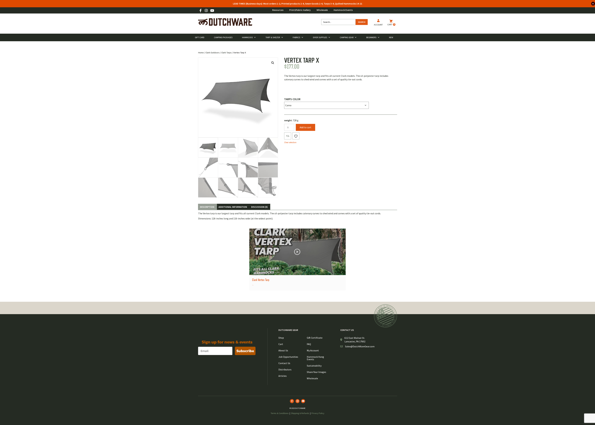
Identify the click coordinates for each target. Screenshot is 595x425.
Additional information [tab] (232, 206)
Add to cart (305, 127)
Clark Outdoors (212, 52)
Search (361, 22)
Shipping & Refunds (300, 413)
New (391, 37)
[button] (272, 63)
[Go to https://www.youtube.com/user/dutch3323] (212, 11)
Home (201, 52)
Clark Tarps (226, 52)
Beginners (371, 37)
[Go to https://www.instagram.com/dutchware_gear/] (206, 11)
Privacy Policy (317, 413)
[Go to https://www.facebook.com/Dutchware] (200, 11)
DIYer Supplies (320, 37)
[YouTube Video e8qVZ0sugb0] (297, 252)
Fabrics (296, 37)
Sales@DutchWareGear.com (360, 346)
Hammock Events (343, 9)
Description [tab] (207, 206)
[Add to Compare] (287, 135)
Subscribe (245, 351)
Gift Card (199, 37)
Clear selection (290, 142)
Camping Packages (223, 37)
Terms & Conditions (280, 413)
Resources (277, 9)
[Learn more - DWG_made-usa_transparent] (385, 316)
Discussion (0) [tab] (259, 206)
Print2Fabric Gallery (300, 9)
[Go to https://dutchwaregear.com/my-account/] (378, 23)
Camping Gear (347, 37)
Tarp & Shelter (273, 37)
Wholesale (322, 9)
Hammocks (247, 37)
